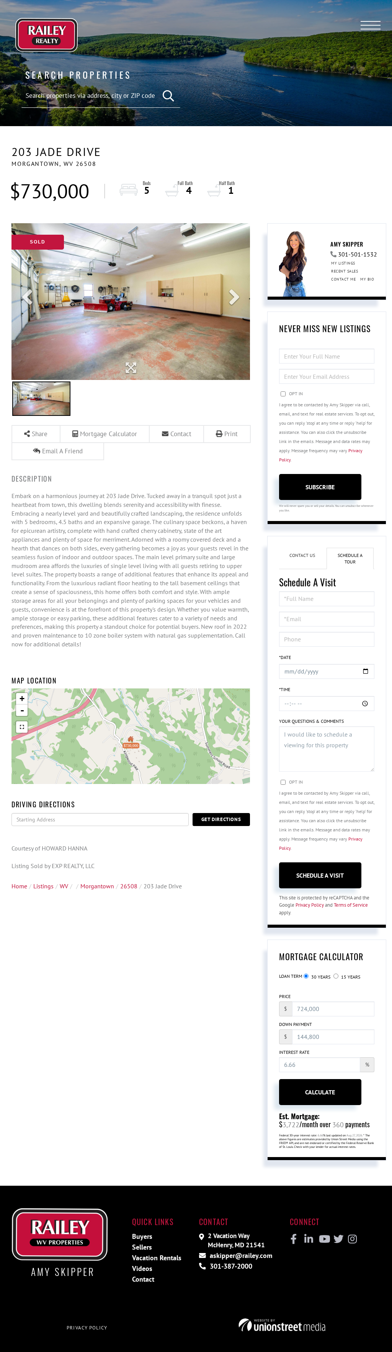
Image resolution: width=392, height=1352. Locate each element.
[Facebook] (294, 1239)
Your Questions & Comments (311, 721)
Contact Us (302, 555)
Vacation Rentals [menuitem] (156, 1257)
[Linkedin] (308, 1239)
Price (285, 996)
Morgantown (97, 886)
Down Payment (295, 1024)
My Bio (367, 279)
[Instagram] (352, 1239)
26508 (128, 886)
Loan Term (290, 976)
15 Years (350, 977)
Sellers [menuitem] (142, 1247)
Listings (43, 886)
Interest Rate (294, 1052)
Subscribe (320, 487)
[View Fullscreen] (22, 727)
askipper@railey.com (240, 1255)
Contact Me (343, 279)
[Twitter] (337, 1239)
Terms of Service (351, 905)
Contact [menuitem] (143, 1279)
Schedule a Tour (350, 558)
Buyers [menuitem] (142, 1236)
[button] (169, 96)
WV (64, 886)
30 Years (320, 977)
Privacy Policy (310, 905)
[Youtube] (323, 1239)
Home (19, 886)
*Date (285, 657)
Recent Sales (344, 271)
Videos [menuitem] (142, 1268)
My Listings (343, 263)
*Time (284, 689)
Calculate (320, 1092)
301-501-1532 (357, 254)
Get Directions (221, 819)
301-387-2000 (230, 1266)
